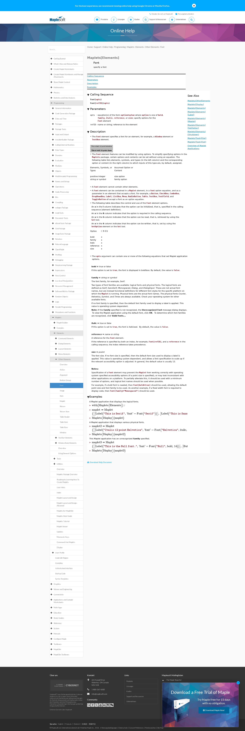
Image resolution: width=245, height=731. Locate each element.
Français (68, 724)
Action (62, 370)
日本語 (84, 724)
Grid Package (60, 228)
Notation (58, 239)
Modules (58, 166)
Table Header (65, 417)
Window (63, 432)
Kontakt (90, 675)
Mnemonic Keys (63, 537)
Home (90, 47)
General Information (63, 108)
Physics (57, 92)
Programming (59, 103)
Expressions (60, 270)
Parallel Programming (63, 307)
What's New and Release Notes (66, 64)
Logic (57, 302)
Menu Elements (64, 354)
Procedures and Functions (65, 312)
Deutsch (77, 724)
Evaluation (59, 160)
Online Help (107, 47)
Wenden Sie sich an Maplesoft (162, 14)
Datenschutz (123, 728)
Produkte (129, 681)
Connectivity (59, 594)
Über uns (54, 675)
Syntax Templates (62, 579)
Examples (60, 328)
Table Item (64, 422)
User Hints (61, 487)
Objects (58, 171)
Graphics (57, 584)
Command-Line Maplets (66, 542)
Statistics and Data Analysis (64, 98)
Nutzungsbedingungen (109, 728)
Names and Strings (62, 181)
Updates (60, 532)
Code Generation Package (65, 113)
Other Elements (64, 359)
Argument (64, 375)
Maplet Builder (62, 323)
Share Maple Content (62, 82)
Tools (59, 459)
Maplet (62, 401)
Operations (59, 187)
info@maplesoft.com (99, 694)
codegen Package (61, 208)
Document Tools (61, 218)
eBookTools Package (63, 223)
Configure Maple (60, 639)
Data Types (59, 150)
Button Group (65, 380)
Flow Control (60, 275)
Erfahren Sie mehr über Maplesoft (61, 710)
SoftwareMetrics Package (65, 291)
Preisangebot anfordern (186, 14)
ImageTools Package (63, 234)
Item (61, 396)
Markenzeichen (150, 728)
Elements (60, 333)
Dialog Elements (64, 343)
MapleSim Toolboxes (61, 654)
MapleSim (57, 649)
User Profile (59, 553)
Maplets (58, 317)
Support (97, 47)
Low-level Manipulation (64, 281)
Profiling (58, 255)
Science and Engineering (63, 589)
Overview (63, 364)
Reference (58, 623)
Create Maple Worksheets (64, 69)
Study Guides (59, 618)
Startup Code (60, 573)
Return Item (64, 411)
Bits (56, 197)
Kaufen (128, 691)
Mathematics (59, 87)
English (60, 724)
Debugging (59, 260)
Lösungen (129, 686)
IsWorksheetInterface (64, 568)
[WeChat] (112, 705)
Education (57, 613)
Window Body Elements (67, 443)
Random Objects (61, 296)
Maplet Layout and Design (67, 498)
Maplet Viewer (62, 526)
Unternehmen (131, 701)
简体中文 (92, 724)
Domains (58, 155)
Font (61, 385)
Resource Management (64, 286)
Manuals (57, 634)
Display (60, 547)
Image (62, 391)
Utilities (60, 464)
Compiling (59, 202)
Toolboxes (58, 644)
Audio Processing (62, 192)
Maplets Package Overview (67, 474)
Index (59, 492)
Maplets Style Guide (64, 516)
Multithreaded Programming (66, 176)
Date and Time (60, 119)
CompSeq (59, 563)
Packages (58, 124)
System (56, 628)
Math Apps (58, 607)
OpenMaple (59, 249)
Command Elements (66, 338)
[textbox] (109, 405)
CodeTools (59, 213)
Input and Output (62, 134)
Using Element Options (67, 453)
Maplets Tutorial (63, 521)
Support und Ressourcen (135, 696)
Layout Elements (64, 349)
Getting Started (59, 59)
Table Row (64, 427)
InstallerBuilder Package (64, 140)
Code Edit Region (61, 558)
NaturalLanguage (61, 244)
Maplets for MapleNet (65, 511)
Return (62, 406)
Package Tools (60, 129)
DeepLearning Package (63, 265)
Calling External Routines (65, 145)
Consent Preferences (136, 728)
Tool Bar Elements (65, 438)
